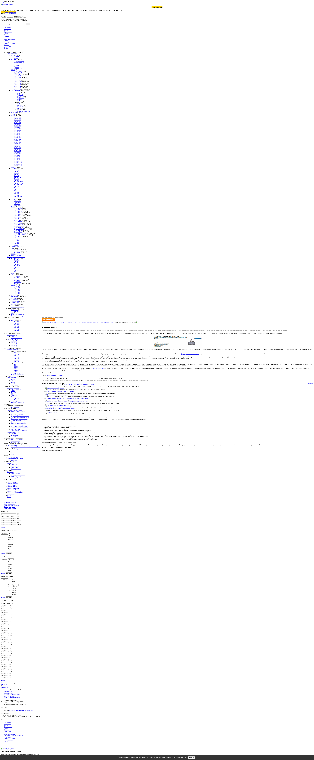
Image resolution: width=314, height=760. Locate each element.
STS (12, 248)
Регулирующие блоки (17, 414)
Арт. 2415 (16, 357)
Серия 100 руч (18, 208)
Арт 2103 (16, 260)
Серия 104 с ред (18, 232)
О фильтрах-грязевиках (17, 402)
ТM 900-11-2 (17, 156)
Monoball (16, 243)
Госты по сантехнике (13, 488)
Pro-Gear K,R (14, 345)
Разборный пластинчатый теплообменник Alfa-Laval (25, 447)
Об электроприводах (16, 338)
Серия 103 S (17, 227)
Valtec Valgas (17, 205)
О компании (7, 27)
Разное (9, 497)
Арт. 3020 (16, 321)
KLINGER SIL (15, 407)
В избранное (4, 3)
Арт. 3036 (16, 329)
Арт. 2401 (16, 352)
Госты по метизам (12, 486)
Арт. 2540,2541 (18, 196)
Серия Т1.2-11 (18, 73)
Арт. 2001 (16, 170)
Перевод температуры (10, 508)
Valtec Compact (18, 202)
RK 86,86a (17, 373)
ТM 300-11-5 (17, 133)
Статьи (9, 495)
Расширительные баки (13, 450)
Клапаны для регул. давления (19, 430)
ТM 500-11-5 (17, 142)
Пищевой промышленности (12, 694)
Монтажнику (7, 29)
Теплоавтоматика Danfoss (14, 410)
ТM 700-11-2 (17, 148)
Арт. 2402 (16, 354)
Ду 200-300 (20, 95)
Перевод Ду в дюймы (10, 502)
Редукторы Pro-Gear (13, 339)
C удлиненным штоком (23, 111)
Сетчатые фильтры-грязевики (80, 401)
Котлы (9, 463)
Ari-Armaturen (14, 299)
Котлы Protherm (15, 466)
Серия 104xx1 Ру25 (19, 235)
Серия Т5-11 (17, 84)
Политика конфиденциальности (14, 735)
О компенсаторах (15, 385)
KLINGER (14, 237)
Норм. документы (10, 43)
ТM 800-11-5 (17, 155)
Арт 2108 (16, 264)
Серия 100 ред (18, 209)
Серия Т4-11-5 (18, 83)
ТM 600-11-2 (17, 143)
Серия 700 (17, 292)
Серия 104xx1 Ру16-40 (20, 233)
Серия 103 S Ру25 (19, 229)
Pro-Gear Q (14, 342)
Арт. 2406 (16, 355)
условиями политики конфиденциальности (21, 710)
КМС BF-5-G (17, 282)
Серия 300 (17, 286)
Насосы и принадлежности (15, 439)
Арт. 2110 (16, 187)
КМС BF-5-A (17, 283)
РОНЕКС (13, 115)
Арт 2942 (16, 270)
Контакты (6, 35)
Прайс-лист (7, 33)
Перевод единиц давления (11, 505)
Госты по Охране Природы (15, 492)
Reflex (12, 451)
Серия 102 (17, 220)
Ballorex (16, 58)
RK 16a (16, 370)
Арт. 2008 (16, 176)
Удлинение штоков (73, 395)
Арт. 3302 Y (17, 398)
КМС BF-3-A (17, 280)
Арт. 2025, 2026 (18, 182)
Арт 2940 (16, 267)
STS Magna (17, 252)
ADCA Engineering (16, 389)
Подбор (6, 48)
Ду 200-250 (20, 105)
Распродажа (7, 42)
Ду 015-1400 (20, 98)
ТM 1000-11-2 (18, 161)
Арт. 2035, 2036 (18, 183)
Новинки (7, 40)
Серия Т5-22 (17, 86)
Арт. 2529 (16, 195)
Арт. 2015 (16, 180)
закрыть (3, 527)
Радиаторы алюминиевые (18, 475)
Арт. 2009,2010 (18, 177)
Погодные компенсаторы (18, 411)
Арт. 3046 (16, 330)
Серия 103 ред (18, 223)
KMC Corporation (15, 90)
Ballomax (16, 56)
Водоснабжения (8, 691)
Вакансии (6, 36)
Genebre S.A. (14, 310)
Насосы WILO (15, 442)
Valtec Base (17, 204)
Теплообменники (12, 445)
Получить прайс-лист (48, 319)
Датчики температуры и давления (20, 422)
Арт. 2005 (16, 173)
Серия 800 (17, 293)
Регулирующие (18, 64)
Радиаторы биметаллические (19, 477)
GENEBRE (14, 168)
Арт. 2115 (16, 189)
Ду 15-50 (19, 99)
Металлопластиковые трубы (15, 458)
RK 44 (15, 366)
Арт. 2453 (16, 360)
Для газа (16, 65)
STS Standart (17, 251)
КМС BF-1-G (17, 276)
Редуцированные (19, 62)
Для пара (16, 67)
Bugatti (12, 332)
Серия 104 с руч (18, 230)
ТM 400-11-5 (17, 137)
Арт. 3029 (16, 324)
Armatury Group (15, 246)
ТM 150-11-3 (17, 118)
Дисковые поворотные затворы (85, 384)
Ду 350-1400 (20, 96)
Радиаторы (10, 472)
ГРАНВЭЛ (14, 298)
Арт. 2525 (16, 192)
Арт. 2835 (13, 380)
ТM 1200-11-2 (18, 164)
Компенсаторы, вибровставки (79, 398)
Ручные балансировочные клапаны (20, 417)
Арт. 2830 (13, 382)
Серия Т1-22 (17, 77)
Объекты (10, 46)
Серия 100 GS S (18, 215)
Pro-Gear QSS (14, 343)
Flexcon (13, 452)
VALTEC (13, 199)
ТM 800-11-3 (17, 154)
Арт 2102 (16, 311)
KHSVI (19, 240)
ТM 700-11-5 (17, 151)
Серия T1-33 (17, 80)
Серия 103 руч (18, 221)
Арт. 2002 (16, 171)
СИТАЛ (13, 70)
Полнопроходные (19, 61)
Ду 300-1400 (20, 106)
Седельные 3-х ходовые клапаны (20, 416)
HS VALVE (14, 112)
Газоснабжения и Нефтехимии (12, 697)
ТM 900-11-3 (17, 158)
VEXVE (13, 207)
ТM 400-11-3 (17, 136)
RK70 (15, 369)
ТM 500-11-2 (17, 139)
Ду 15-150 (20, 93)
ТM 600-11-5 (17, 146)
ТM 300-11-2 (17, 130)
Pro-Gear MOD (15, 346)
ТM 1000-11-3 (18, 162)
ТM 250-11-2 (17, 126)
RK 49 (15, 371)
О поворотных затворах (17, 307)
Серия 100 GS (18, 211)
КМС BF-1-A (17, 277)
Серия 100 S (17, 214)
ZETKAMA (14, 401)
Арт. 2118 (16, 190)
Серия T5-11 (17, 75)
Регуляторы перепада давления (19, 426)
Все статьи (4, 684)
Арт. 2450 (16, 358)
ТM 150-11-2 (17, 117)
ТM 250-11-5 (17, 129)
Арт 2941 (16, 268)
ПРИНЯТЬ (191, 757)
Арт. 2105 (16, 186)
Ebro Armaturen (15, 301)
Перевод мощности (9, 507)
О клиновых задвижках (17, 314)
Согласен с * (18, 710)
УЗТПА (13, 254)
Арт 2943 (16, 271)
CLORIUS (13, 433)
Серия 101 (17, 217)
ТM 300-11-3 (17, 131)
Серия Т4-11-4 (18, 81)
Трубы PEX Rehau (12, 457)
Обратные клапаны (12, 349)
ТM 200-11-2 (17, 121)
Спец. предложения (9, 39)
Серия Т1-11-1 (18, 71)
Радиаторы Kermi (15, 473)
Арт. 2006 (16, 174)
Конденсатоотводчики (13, 432)
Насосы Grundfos (15, 441)
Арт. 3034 (16, 326)
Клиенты (6, 45)
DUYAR (13, 391)
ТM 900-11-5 (17, 159)
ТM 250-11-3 (17, 127)
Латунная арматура (12, 318)
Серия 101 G (17, 218)
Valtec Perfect (17, 201)
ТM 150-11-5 (17, 120)
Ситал (12, 273)
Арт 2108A (17, 265)
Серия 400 (17, 288)
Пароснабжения (8, 693)
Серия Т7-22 (17, 89)
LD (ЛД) (13, 114)
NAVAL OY (14, 59)
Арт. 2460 (16, 399)
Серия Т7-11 (17, 87)
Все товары (310, 383)
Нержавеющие (18, 68)
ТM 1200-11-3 (18, 165)
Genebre (13, 320)
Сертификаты (8, 32)
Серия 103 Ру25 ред (19, 226)
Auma (12, 336)
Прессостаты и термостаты (18, 423)
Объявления (7, 731)
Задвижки (61, 388)
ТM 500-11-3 (17, 140)
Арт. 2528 (16, 193)
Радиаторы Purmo (16, 476)
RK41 (15, 364)
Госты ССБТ (10, 494)
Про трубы (14, 460)
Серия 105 (17, 236)
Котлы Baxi (14, 464)
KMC (12, 274)
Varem (12, 454)
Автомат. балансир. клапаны (19, 413)
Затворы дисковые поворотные (16, 257)
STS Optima (17, 249)
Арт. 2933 (16, 198)
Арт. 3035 (16, 327)
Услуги (6, 30)
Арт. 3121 (16, 361)
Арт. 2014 (16, 179)
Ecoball (16, 245)
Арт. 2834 (13, 379)
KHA (18, 242)
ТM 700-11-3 (17, 149)
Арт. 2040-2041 (18, 184)
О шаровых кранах (16, 255)
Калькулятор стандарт (10, 504)
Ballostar (16, 239)
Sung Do (13, 285)
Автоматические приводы (18, 420)
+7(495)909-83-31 (11, 13)
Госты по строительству (14, 491)
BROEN (13, 55)
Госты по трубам (12, 482)
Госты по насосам (12, 489)
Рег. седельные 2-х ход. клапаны (20, 424)
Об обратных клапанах (17, 374)
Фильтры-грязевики (13, 388)
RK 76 (15, 367)
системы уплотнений (99, 368)
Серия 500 (17, 289)
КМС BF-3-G (17, 279)
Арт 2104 (16, 263)
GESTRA (13, 392)
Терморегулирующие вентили (19, 419)
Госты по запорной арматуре (15, 480)
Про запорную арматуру (17, 316)
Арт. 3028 (16, 323)
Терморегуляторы (16, 429)
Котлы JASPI (14, 467)
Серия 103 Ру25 (18, 224)
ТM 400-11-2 (17, 134)
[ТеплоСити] (7, 4)
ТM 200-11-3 (17, 123)
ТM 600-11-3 (17, 145)
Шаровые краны (12, 53)
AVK (12, 313)
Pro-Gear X (14, 341)
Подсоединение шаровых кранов (190, 354)
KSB (12, 305)
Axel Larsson (14, 304)
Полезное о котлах (16, 469)
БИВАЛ (13, 167)
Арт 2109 (16, 261)
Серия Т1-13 (17, 74)
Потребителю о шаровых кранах (55, 375)
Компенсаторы (11, 377)
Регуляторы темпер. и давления (19, 427)
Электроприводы (12, 335)
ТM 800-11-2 (17, 152)
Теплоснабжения (9, 696)
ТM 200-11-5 (17, 124)
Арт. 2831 (13, 383)
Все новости (4, 687)
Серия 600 (17, 290)
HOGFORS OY (15, 296)
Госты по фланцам (12, 483)
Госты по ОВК (11, 485)
